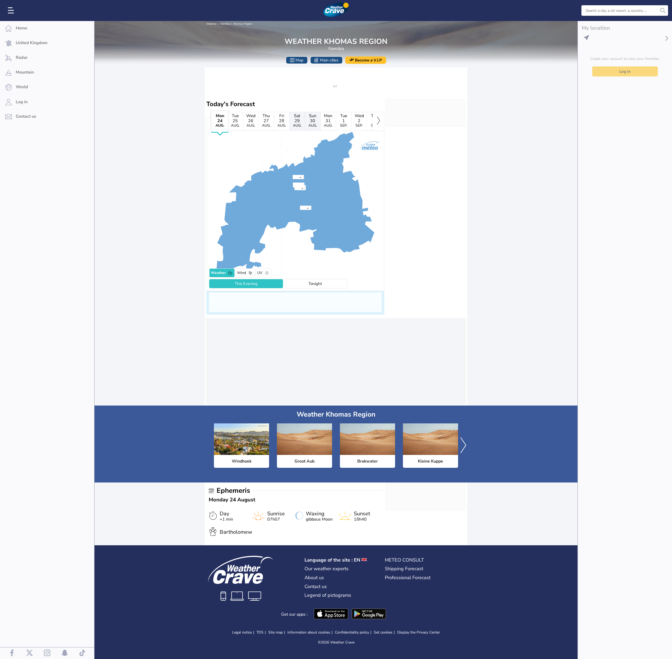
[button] (300, 207)
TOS (260, 632)
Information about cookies (308, 632)
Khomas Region (242, 24)
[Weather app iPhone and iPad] (331, 614)
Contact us (315, 586)
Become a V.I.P (368, 60)
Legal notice (242, 632)
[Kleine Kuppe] (294, 188)
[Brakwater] (292, 177)
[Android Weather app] (369, 614)
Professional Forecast (407, 577)
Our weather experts (326, 568)
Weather (211, 24)
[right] (378, 121)
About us (314, 577)
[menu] (12, 10)
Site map (275, 632)
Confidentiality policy (352, 632)
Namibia (225, 24)
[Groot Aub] (300, 207)
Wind (241, 272)
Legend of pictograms (327, 595)
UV (259, 272)
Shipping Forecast (404, 568)
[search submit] (663, 10)
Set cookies (383, 632)
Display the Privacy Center (418, 632)
